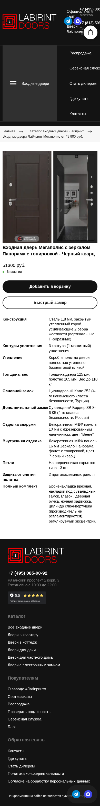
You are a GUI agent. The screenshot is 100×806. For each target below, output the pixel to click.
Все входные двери (25, 627)
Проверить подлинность (29, 711)
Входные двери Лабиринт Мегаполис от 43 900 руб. (43, 136)
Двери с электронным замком (34, 665)
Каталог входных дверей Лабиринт (56, 131)
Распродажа (80, 53)
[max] (88, 794)
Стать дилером (82, 83)
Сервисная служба (24, 719)
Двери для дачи (22, 650)
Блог (12, 727)
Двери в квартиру (23, 635)
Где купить (78, 98)
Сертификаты (20, 696)
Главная (9, 131)
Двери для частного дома (30, 657)
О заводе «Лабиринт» (27, 689)
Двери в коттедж (22, 642)
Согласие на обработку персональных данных (49, 781)
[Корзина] (90, 32)
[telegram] (68, 21)
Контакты (77, 114)
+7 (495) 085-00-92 (27, 573)
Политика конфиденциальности (36, 773)
